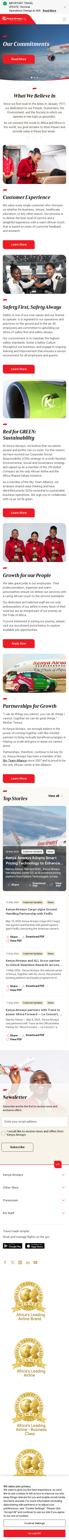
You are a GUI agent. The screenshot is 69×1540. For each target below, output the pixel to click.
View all (53, 796)
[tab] (31, 77)
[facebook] (5, 1262)
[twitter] (12, 1262)
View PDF (58, 884)
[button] (58, 1164)
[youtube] (35, 1262)
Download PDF (39, 884)
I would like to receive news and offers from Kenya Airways (35, 1133)
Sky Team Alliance (15, 760)
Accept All (34, 1533)
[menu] (64, 19)
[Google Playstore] (12, 1246)
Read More (49, 10)
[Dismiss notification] (65, 7)
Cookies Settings (34, 1523)
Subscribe (17, 1147)
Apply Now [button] (19, 643)
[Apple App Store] (35, 1246)
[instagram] (20, 1262)
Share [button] (15, 884)
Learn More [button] (19, 244)
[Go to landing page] (14, 21)
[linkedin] (28, 1262)
